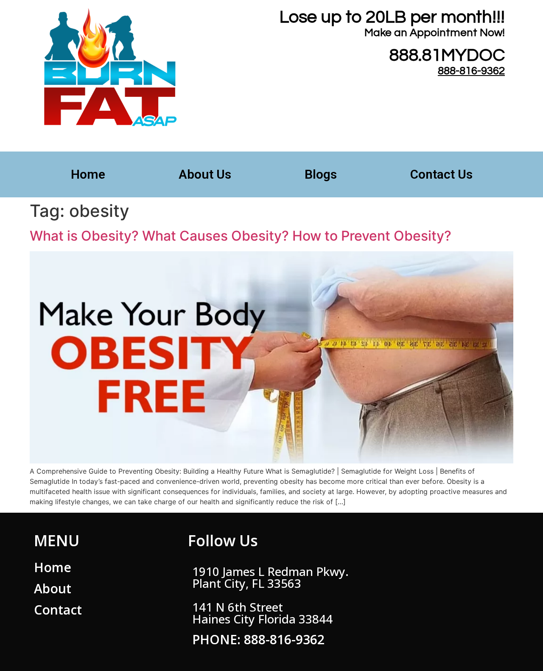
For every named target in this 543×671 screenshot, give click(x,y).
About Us (205, 174)
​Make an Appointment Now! (434, 32)
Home (88, 174)
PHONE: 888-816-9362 (258, 639)
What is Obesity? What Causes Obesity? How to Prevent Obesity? (240, 235)
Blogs (321, 174)
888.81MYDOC (447, 55)
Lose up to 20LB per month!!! (392, 17)
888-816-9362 (471, 70)
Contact (58, 609)
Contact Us (441, 174)
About (52, 588)
